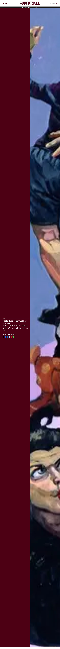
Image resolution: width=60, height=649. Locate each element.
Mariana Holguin (7, 334)
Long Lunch (36, 7)
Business (26, 7)
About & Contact (52, 3)
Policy (29, 7)
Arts (22, 7)
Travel (32, 7)
